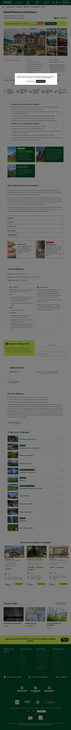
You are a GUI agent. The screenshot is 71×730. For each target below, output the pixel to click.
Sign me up (21, 374)
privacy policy (22, 376)
